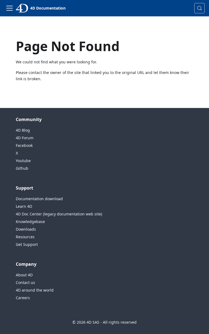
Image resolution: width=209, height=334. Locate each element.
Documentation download (39, 198)
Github (22, 168)
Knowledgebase (30, 221)
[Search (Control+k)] (199, 8)
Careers (23, 297)
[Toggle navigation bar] (9, 8)
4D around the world (35, 290)
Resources (25, 236)
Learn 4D (24, 206)
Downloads (26, 229)
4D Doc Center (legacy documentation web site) (59, 214)
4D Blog (23, 130)
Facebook (24, 145)
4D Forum (24, 137)
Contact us (25, 282)
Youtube (23, 160)
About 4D (24, 274)
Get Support (27, 244)
